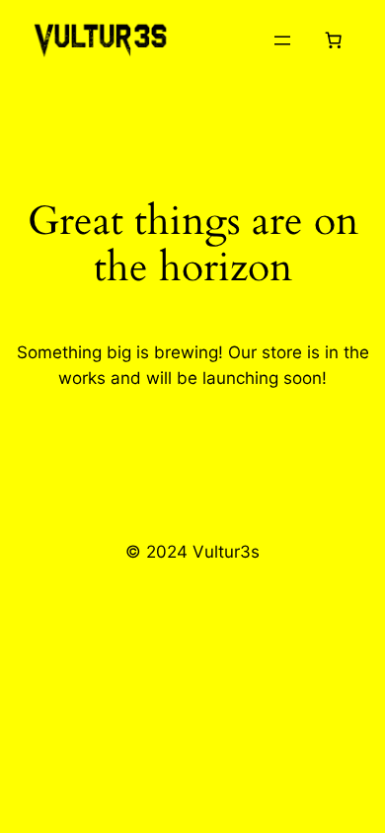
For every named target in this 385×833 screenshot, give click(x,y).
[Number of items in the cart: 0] (333, 40)
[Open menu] (282, 40)
